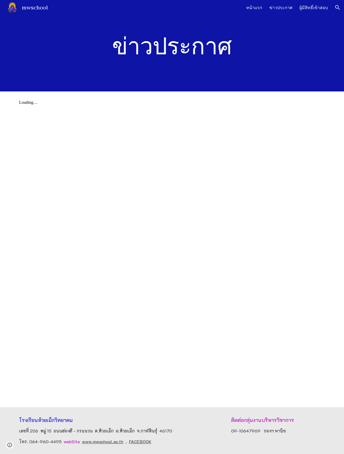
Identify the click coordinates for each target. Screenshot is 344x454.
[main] (172, 45)
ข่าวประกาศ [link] (280, 7)
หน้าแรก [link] (254, 7)
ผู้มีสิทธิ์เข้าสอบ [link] (313, 7)
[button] (337, 7)
